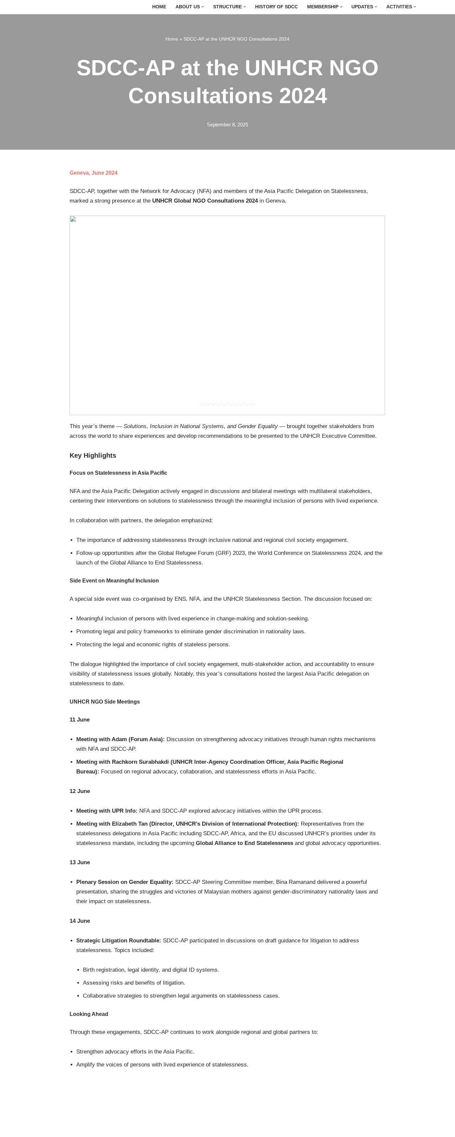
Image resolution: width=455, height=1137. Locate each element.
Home (159, 6)
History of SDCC (276, 6)
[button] (203, 7)
